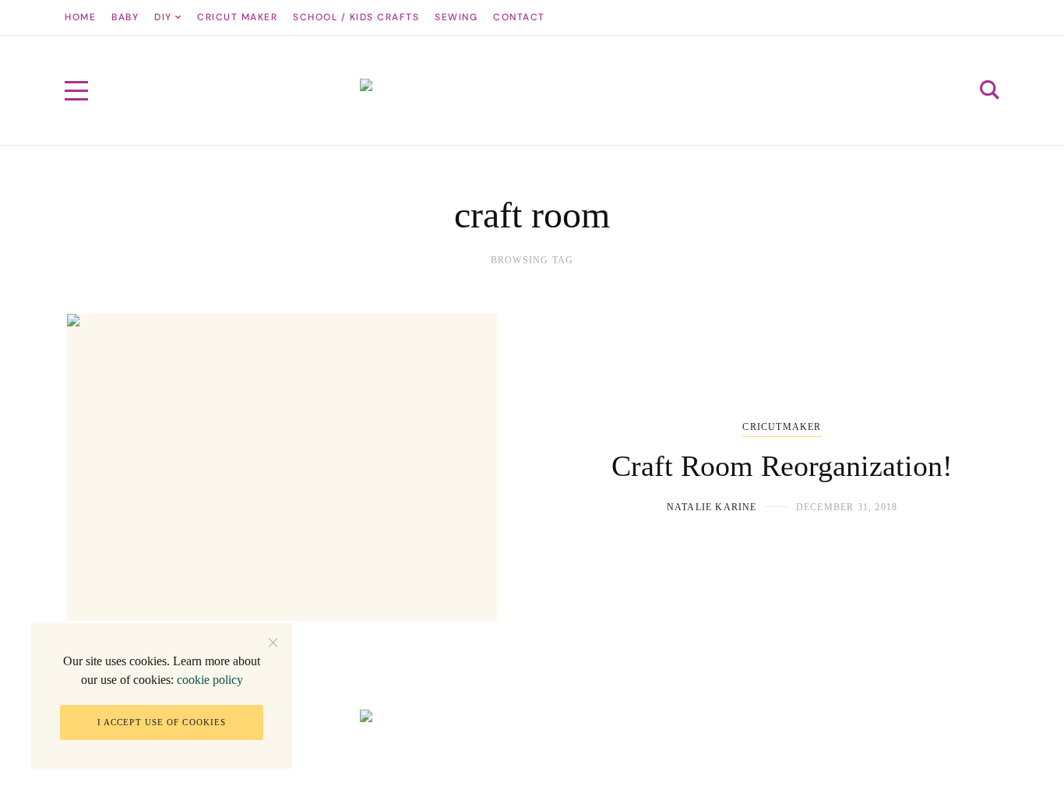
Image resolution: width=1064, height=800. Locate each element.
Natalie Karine (712, 507)
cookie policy (210, 679)
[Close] (273, 642)
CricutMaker (781, 426)
